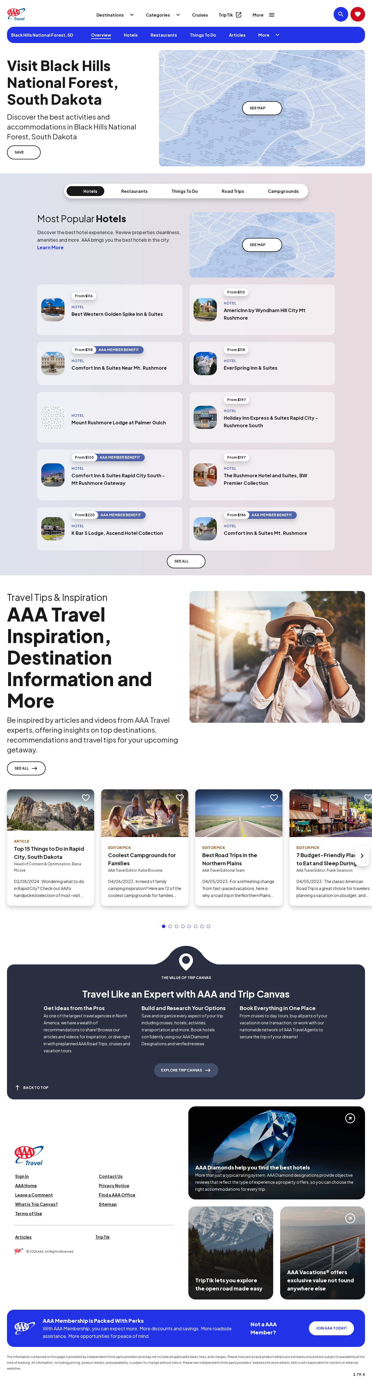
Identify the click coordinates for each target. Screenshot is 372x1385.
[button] (163, 926)
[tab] (85, 191)
